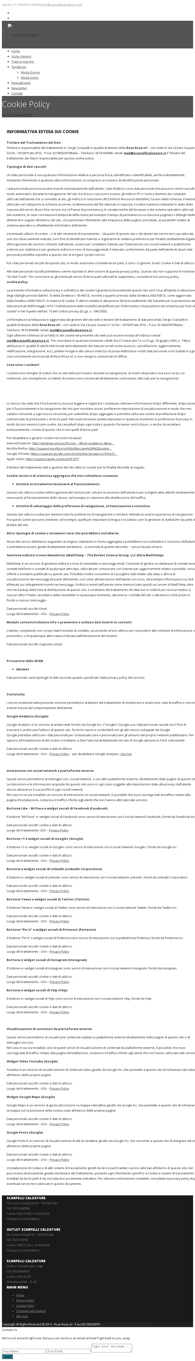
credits (147, 1324)
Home (15, 51)
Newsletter (19, 88)
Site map (22, 1316)
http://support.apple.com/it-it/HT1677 (52, 459)
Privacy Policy (59, 614)
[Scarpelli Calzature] (23, 34)
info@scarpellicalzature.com (61, 4)
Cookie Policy (25, 1306)
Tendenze (18, 67)
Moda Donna (30, 72)
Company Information (31, 1311)
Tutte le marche (22, 61)
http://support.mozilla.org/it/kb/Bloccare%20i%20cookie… (70, 448)
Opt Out (126, 754)
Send (7, 1356)
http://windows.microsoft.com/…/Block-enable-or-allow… (73, 443)
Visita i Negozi (21, 56)
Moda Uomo (30, 77)
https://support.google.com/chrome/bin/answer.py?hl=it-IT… (74, 454)
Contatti (17, 93)
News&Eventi (20, 83)
